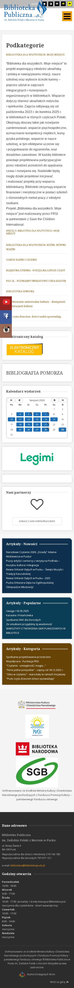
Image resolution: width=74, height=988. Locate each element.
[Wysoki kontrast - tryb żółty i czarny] (69, 3)
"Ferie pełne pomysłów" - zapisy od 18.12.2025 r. (34, 670)
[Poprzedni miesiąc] (19, 400)
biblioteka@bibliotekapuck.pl (27, 865)
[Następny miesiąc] (55, 400)
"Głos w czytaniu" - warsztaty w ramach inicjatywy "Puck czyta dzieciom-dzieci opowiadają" (36, 676)
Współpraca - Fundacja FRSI (22, 661)
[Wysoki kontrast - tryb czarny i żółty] (63, 3)
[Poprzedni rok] (11, 400)
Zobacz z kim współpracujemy (37, 521)
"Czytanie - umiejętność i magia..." (26, 665)
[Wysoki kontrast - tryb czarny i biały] (57, 3)
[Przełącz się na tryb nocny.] (50, 4)
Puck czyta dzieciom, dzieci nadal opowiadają (33, 316)
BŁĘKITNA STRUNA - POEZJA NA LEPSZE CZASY (35, 270)
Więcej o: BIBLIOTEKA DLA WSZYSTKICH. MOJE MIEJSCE (33, 232)
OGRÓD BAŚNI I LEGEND (21, 259)
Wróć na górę (57, 982)
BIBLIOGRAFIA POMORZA (34, 373)
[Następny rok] (63, 400)
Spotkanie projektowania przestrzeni (28, 657)
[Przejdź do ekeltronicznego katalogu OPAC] (24, 349)
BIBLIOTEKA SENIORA (20, 291)
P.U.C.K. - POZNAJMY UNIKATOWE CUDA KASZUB (36, 281)
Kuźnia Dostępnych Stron (41, 974)
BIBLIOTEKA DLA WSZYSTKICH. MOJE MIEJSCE (35, 54)
